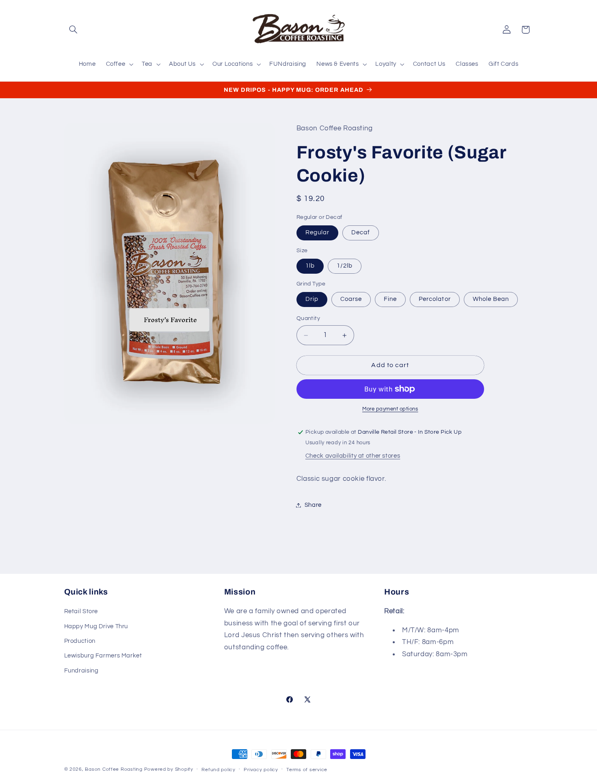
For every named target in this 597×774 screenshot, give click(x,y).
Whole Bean (491, 299)
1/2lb (345, 266)
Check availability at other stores (352, 456)
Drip (311, 299)
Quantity (308, 319)
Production (79, 641)
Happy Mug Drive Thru (96, 626)
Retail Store (81, 611)
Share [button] (313, 505)
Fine (390, 299)
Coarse (351, 299)
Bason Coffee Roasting (113, 769)
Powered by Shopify (168, 769)
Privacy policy (261, 770)
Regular (317, 233)
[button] (73, 29)
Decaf (360, 233)
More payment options (390, 409)
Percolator (435, 299)
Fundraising (81, 671)
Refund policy (218, 770)
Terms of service (306, 770)
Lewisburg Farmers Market (103, 656)
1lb (310, 266)
